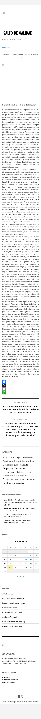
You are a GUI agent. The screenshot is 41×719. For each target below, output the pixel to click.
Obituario (30, 479)
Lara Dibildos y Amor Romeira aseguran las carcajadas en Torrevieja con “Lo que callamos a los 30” (21, 502)
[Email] (20, 389)
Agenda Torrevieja (22, 461)
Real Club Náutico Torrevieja (12, 612)
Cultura (24, 464)
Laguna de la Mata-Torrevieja (13, 598)
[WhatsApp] (20, 392)
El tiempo (20, 472)
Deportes (6, 47)
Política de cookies (9, 682)
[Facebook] (20, 382)
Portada (5, 39)
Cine (32, 461)
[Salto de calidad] (20, 82)
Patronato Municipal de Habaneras (15, 603)
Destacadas (20, 468)
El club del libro (8, 472)
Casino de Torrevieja (9, 617)
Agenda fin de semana (25, 457)
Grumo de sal (22, 475)
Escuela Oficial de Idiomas (12, 626)
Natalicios (19, 479)
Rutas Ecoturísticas (9, 608)
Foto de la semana (9, 476)
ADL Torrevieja (7, 594)
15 (31, 559)
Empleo (29, 472)
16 (36, 559)
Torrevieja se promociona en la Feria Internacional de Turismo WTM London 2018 (21, 409)
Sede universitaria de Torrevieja (14, 622)
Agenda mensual (9, 461)
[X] (20, 385)
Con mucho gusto (11, 464)
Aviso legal (6, 677)
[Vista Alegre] (20, 13)
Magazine (8, 479)
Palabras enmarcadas (13, 482)
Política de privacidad (10, 680)
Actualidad (9, 457)
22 (31, 563)
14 (26, 559)
